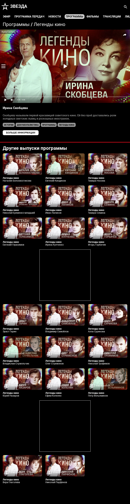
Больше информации (20, 132)
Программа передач (29, 16)
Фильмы (92, 16)
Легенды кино (49, 24)
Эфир (6, 16)
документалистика (28, 125)
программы (48, 125)
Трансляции (112, 16)
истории (8, 125)
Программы (74, 16)
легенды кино (66, 125)
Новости (54, 16)
